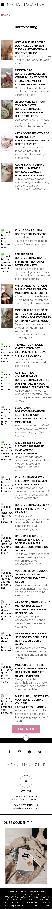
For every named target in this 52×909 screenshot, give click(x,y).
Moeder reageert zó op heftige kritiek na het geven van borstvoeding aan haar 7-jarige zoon (33, 315)
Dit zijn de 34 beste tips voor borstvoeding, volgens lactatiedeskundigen (32, 702)
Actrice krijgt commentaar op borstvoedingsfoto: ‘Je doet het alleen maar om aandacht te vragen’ (32, 380)
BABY (35, 897)
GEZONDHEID (30, 900)
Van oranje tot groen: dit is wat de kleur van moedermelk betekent (31, 289)
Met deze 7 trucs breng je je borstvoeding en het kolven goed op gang (32, 639)
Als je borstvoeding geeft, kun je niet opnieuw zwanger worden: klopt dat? (30, 170)
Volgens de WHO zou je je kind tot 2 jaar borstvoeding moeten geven (31, 576)
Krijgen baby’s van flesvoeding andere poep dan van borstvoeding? (29, 448)
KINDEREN (43, 900)
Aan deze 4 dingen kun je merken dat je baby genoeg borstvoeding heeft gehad (32, 608)
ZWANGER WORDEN (17, 891)
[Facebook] (9, 752)
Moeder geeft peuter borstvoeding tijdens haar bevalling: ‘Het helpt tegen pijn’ (31, 670)
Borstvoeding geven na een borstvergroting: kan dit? (32, 508)
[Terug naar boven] (26, 738)
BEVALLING (26, 897)
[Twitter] (40, 752)
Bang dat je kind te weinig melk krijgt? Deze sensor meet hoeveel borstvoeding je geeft (31, 543)
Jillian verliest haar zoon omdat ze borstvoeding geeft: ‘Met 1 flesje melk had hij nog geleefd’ (30, 109)
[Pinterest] (29, 752)
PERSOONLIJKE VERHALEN (38, 902)
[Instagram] (19, 752)
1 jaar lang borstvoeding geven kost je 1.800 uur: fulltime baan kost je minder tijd (30, 415)
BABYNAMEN (15, 894)
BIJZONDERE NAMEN (33, 894)
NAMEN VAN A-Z (11, 897)
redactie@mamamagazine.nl (26, 799)
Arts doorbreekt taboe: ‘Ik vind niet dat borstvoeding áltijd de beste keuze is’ (32, 139)
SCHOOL (5, 902)
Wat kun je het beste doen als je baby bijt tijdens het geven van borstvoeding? (31, 48)
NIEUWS (45, 897)
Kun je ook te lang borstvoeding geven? (30, 232)
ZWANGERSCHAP (36, 891)
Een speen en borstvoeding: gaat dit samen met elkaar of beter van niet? (32, 260)
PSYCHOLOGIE (18, 902)
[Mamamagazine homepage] (26, 7)
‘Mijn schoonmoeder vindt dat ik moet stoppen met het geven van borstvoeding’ (31, 350)
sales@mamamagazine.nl (26, 808)
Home (4, 15)
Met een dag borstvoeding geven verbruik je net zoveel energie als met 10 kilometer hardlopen (31, 77)
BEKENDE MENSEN (12, 900)
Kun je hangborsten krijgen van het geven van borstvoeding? (31, 481)
